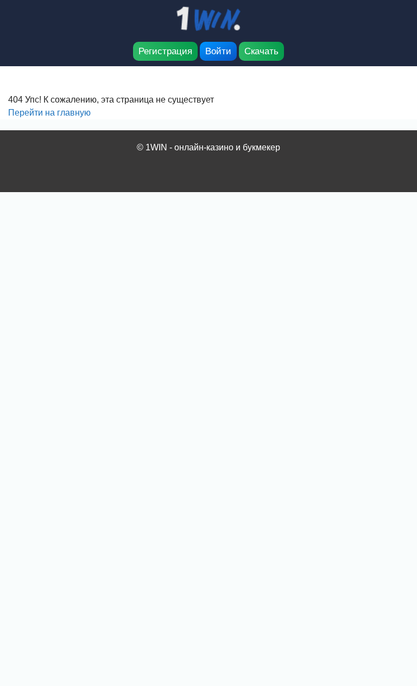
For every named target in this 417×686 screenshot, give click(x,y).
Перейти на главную (49, 112)
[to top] (392, 621)
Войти (218, 51)
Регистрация (165, 51)
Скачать (261, 51)
